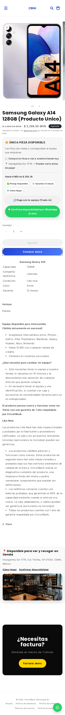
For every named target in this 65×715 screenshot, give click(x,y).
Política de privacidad (49, 703)
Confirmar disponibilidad (34, 569)
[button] (6, 8)
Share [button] (9, 524)
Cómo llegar (10, 569)
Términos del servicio (25, 708)
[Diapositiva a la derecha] (39, 106)
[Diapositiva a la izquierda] (25, 106)
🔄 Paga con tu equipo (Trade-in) (32, 200)
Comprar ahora (32, 251)
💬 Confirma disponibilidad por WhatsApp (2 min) (32, 211)
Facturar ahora (32, 663)
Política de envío (45, 708)
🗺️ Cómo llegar (14, 190)
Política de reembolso (26, 703)
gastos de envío (31, 130)
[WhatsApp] (57, 707)
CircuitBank (29, 699)
